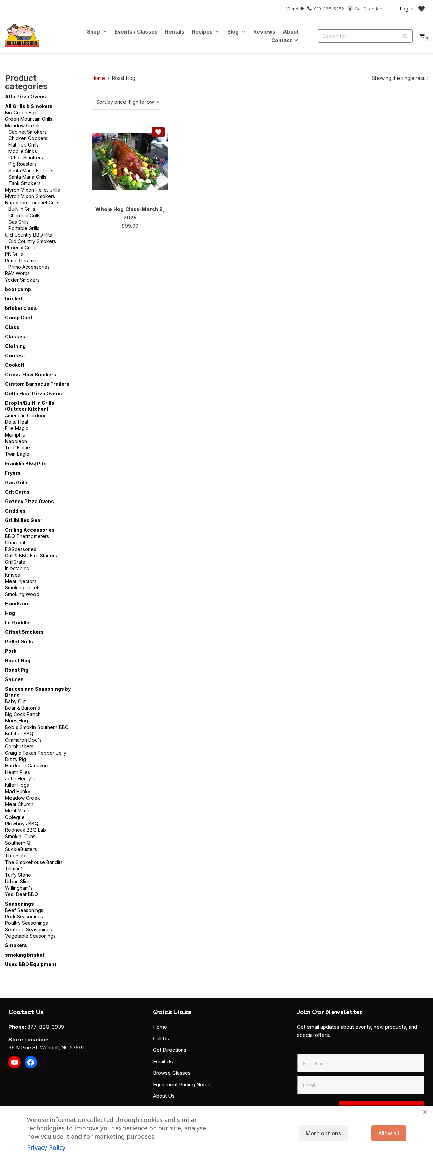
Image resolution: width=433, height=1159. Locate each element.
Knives (12, 575)
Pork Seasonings (24, 916)
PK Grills (14, 254)
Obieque (15, 817)
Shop (93, 31)
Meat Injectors (21, 581)
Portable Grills (23, 228)
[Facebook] (31, 1062)
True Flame (17, 447)
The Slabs (16, 856)
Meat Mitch (17, 810)
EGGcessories (20, 549)
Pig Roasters (22, 164)
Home (98, 78)
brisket (13, 299)
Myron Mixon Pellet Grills (32, 190)
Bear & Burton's (22, 708)
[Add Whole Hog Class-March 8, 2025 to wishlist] (158, 132)
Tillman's (15, 868)
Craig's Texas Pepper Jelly (35, 753)
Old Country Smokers (32, 241)
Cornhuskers (19, 746)
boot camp (18, 289)
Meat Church (19, 804)
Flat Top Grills (23, 145)
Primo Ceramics (22, 260)
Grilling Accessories (30, 530)
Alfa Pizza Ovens (25, 96)
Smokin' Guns (20, 836)
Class (12, 327)
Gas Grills (18, 222)
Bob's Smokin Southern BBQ (37, 727)
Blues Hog (16, 720)
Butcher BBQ (19, 733)
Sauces (14, 679)
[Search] (405, 36)
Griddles (15, 511)
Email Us (163, 1061)
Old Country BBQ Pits (28, 235)
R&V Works (17, 273)
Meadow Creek (22, 125)
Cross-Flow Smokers (30, 374)
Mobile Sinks (22, 151)
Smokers (16, 945)
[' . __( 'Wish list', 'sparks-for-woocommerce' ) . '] (421, 9)
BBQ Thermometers (27, 536)
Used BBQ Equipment (30, 964)
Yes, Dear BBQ (21, 894)
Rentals (174, 31)
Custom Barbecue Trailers (37, 384)
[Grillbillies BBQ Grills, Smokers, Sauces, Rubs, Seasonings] (22, 35)
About (291, 31)
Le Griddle (17, 622)
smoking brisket (24, 955)
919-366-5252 (329, 9)
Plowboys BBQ (21, 823)
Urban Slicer (18, 881)
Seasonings (19, 904)
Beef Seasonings (24, 910)
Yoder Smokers (22, 280)
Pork (10, 651)
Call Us (161, 1038)
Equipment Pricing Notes (181, 1084)
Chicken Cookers (27, 138)
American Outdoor (25, 415)
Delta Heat (16, 422)
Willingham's (19, 888)
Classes (15, 336)
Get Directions (370, 9)
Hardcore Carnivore (27, 765)
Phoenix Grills (20, 247)
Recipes (202, 31)
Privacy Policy (46, 1147)
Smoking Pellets (23, 587)
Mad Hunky (17, 791)
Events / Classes (136, 31)
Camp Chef (18, 317)
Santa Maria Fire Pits (30, 170)
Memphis (15, 435)
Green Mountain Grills (28, 119)
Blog (233, 31)
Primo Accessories (29, 267)
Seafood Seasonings (28, 929)
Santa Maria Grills (27, 177)
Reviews (264, 31)
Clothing (15, 346)
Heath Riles (17, 772)
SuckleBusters (21, 849)
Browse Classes (172, 1073)
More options (323, 1133)
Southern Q (17, 843)
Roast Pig (16, 670)
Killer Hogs (17, 785)
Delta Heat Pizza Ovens (33, 393)
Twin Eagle (17, 454)
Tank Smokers (24, 183)
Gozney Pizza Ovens (29, 501)
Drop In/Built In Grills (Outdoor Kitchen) (29, 406)
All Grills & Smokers (29, 106)
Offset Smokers (25, 157)
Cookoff (14, 365)
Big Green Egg (21, 112)
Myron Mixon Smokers (30, 196)
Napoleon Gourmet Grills (32, 202)
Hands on (16, 603)
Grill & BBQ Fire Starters (31, 555)
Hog (10, 613)
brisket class (21, 308)
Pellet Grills (19, 641)
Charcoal (15, 542)
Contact (281, 40)
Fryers (13, 473)
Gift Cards (17, 492)
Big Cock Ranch (23, 714)
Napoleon (16, 441)
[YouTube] (14, 1062)
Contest (15, 355)
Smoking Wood (22, 594)
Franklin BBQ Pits (26, 463)
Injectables (17, 568)
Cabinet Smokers (27, 132)
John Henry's (20, 778)
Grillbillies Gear (23, 520)
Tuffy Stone (18, 875)
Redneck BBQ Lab (25, 830)
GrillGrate (15, 562)
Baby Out (15, 701)
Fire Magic (16, 428)
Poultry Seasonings (26, 923)
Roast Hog (17, 660)
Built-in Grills (21, 209)
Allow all (388, 1133)
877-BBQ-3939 (45, 1027)
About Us (164, 1096)
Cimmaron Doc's (23, 740)
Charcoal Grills (24, 215)
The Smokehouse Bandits (34, 862)
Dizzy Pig (15, 759)
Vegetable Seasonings (30, 936)
